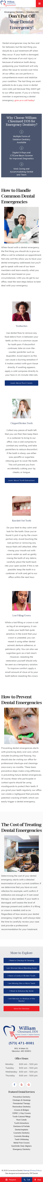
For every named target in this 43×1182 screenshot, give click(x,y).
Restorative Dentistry (21, 1106)
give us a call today (24, 100)
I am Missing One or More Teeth (21, 983)
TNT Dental (34, 1173)
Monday (9, 1064)
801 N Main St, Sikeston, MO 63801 (21, 1049)
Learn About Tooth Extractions (21, 480)
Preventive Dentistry (21, 1097)
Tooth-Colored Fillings (21, 1116)
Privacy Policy (35, 1170)
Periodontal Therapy (21, 1103)
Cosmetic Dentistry (21, 1133)
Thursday (10, 1075)
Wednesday (11, 1071)
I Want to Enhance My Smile (21, 991)
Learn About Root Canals (21, 383)
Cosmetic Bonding (21, 1136)
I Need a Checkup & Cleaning (21, 960)
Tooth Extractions (21, 1123)
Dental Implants (21, 1129)
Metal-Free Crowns (21, 1143)
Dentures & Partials (21, 1126)
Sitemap (26, 1170)
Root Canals (21, 1120)
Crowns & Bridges (21, 1110)
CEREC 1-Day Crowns (21, 1113)
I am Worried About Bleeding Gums (21, 968)
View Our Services (21, 1009)
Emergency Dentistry (21, 1149)
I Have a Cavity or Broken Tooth (21, 976)
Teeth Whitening (22, 1139)
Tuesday (9, 1068)
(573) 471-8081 (21, 1043)
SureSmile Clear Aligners (21, 1146)
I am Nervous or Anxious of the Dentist (21, 1000)
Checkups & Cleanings (22, 1100)
